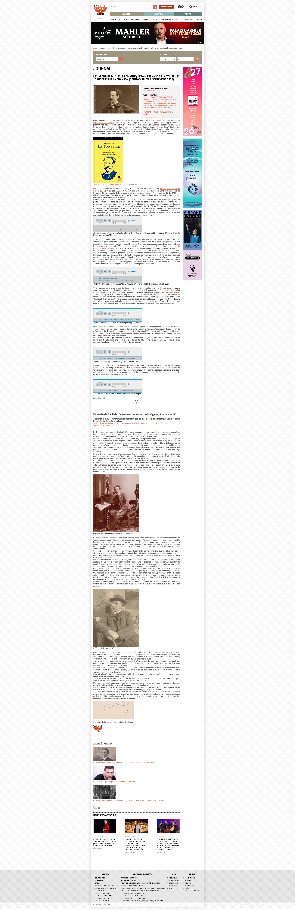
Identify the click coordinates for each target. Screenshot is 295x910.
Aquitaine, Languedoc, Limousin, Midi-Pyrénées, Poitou (140, 883)
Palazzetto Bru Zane (161, 120)
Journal (126, 14)
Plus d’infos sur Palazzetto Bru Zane (158, 113)
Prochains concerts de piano (132, 896)
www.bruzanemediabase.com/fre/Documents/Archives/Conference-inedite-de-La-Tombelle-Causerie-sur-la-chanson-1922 (135, 424)
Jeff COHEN (168, 97)
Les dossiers (99, 891)
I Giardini (146, 97)
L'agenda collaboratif (193, 891)
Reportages (173, 885)
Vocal (155, 19)
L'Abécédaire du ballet (103, 901)
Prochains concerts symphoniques (134, 898)
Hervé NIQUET (164, 107)
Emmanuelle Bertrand (169, 290)
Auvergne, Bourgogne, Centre (132, 885)
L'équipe (188, 883)
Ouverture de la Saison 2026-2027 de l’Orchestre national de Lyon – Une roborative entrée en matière (135, 844)
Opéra (112, 19)
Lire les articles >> (152, 90)
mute (129, 221)
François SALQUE (163, 101)
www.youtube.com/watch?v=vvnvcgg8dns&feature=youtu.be (118, 184)
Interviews (99, 880)
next (105, 220)
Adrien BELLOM (164, 103)
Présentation (190, 878)
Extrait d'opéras (175, 880)
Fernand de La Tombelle (103, 122)
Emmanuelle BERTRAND (167, 99)
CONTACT (192, 874)
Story (171, 888)
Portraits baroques (102, 893)
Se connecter (166, 6)
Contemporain (187, 19)
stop (109, 220)
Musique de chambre (169, 19)
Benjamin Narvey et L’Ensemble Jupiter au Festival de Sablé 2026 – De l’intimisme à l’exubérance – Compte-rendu (168, 844)
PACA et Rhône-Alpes (128, 880)
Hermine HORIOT (150, 103)
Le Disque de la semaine (103, 896)
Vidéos (187, 14)
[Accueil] (100, 18)
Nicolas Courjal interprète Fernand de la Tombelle (115, 781)
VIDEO (174, 874)
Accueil (95, 48)
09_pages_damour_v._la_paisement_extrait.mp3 (117, 358)
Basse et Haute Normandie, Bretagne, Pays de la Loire (140, 891)
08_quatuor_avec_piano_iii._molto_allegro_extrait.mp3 (119, 319)
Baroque (122, 19)
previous (97, 220)
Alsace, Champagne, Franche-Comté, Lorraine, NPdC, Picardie (143, 888)
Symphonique (134, 19)
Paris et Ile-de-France (129, 878)
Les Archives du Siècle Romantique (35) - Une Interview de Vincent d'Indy (124, 762)
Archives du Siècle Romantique (155, 88)
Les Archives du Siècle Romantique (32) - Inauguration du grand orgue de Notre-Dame (130, 800)
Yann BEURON (157, 97)
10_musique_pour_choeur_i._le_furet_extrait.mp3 (117, 390)
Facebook (182, 6)
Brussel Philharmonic (158, 105)
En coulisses (173, 883)
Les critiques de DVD (102, 898)
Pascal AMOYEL (149, 101)
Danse (199, 19)
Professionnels (190, 885)
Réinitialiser (197, 59)
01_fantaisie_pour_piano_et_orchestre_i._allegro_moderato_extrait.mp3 (123, 230)
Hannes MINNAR (150, 99)
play (101, 221)
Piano (146, 19)
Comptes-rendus (101, 878)
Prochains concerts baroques (132, 893)
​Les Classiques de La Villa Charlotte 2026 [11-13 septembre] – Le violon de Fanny (104, 842)
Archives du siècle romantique (106, 885)
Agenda (159, 14)
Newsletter (197, 7)
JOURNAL (105, 874)
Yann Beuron (101, 329)
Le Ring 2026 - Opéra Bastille (105, 888)
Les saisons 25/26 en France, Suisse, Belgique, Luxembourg (142, 901)
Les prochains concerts (142, 874)
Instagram (179, 6)
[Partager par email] (95, 808)
